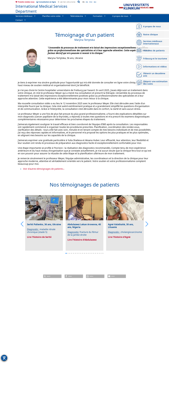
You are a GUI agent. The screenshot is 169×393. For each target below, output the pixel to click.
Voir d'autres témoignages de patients (43, 168)
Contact (19, 20)
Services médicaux (24, 16)
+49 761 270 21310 (67, 2)
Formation (97, 16)
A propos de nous (120, 16)
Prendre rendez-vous (26, 2)
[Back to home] (136, 6)
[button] (22, 224)
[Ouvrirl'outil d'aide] (4, 358)
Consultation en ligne (47, 2)
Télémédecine (76, 16)
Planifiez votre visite (51, 16)
